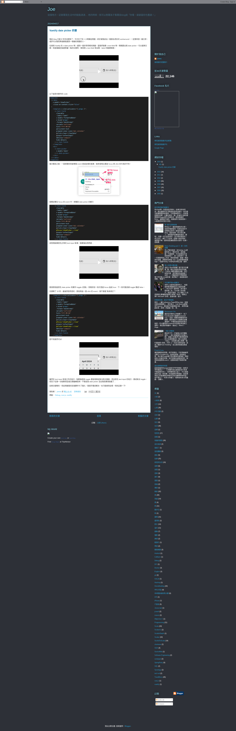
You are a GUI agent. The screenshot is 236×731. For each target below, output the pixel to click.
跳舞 (156, 531)
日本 (156, 415)
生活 (156, 426)
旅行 (156, 477)
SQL (156, 666)
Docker (157, 568)
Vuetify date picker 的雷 (63, 30)
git (155, 575)
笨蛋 (156, 499)
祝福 (156, 484)
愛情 (156, 517)
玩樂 (156, 459)
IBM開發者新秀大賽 (162, 593)
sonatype (158, 659)
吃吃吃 (157, 433)
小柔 (156, 397)
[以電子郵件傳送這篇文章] (90, 391)
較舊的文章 (143, 416)
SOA (156, 648)
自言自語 (158, 444)
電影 (156, 535)
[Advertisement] (99, 405)
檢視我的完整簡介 (161, 62)
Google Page (159, 148)
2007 (159, 187)
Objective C (159, 619)
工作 (156, 404)
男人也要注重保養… (172, 265)
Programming (159, 622)
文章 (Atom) (101, 423)
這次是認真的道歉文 (162, 207)
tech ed (157, 673)
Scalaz (157, 637)
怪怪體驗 (158, 451)
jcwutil (157, 611)
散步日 (157, 510)
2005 (159, 194)
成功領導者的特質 (161, 366)
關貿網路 (158, 550)
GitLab (157, 579)
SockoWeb (158, 652)
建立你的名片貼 (159, 128)
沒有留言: (78, 391)
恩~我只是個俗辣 (171, 225)
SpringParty (159, 662)
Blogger (128, 726)
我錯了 (157, 448)
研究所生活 (158, 462)
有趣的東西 (158, 440)
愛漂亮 (157, 521)
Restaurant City (170, 312)
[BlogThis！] (92, 391)
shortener (158, 644)
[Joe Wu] (167, 126)
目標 (156, 430)
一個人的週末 (169, 331)
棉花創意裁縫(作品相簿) (163, 141)
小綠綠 (157, 400)
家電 (156, 469)
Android (157, 553)
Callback (158, 557)
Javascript (158, 608)
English (157, 571)
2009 (159, 181)
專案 (156, 488)
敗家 (156, 491)
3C (155, 393)
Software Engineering (162, 655)
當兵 (156, 528)
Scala (157, 626)
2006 (159, 190)
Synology (158, 670)
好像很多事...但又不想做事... (165, 300)
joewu (159, 59)
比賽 (156, 419)
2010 (159, 178)
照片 (156, 524)
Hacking (157, 582)
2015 (159, 172)
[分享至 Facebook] (97, 391)
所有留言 (160, 704)
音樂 (156, 466)
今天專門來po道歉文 (172, 283)
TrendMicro (158, 677)
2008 (159, 184)
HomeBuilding (159, 586)
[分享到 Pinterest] (99, 391)
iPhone (157, 601)
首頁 (99, 416)
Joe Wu (157, 90)
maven (157, 615)
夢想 (156, 539)
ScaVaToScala (160, 641)
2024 (159, 162)
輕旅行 (157, 542)
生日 (156, 422)
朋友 (156, 455)
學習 (156, 546)
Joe (51, 9)
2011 (159, 175)
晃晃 (156, 480)
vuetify (69, 395)
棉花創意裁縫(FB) (161, 144)
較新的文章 (54, 416)
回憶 (156, 437)
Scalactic (158, 630)
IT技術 (157, 604)
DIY (156, 564)
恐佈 (156, 473)
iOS (156, 597)
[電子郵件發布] (85, 391)
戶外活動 (158, 411)
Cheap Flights (55, 442)
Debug (57, 395)
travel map (64, 438)
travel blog (72, 438)
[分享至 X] (94, 391)
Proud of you (159, 350)
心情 (156, 408)
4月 (160, 164)
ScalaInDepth (159, 633)
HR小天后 (158, 590)
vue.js (63, 395)
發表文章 (160, 700)
